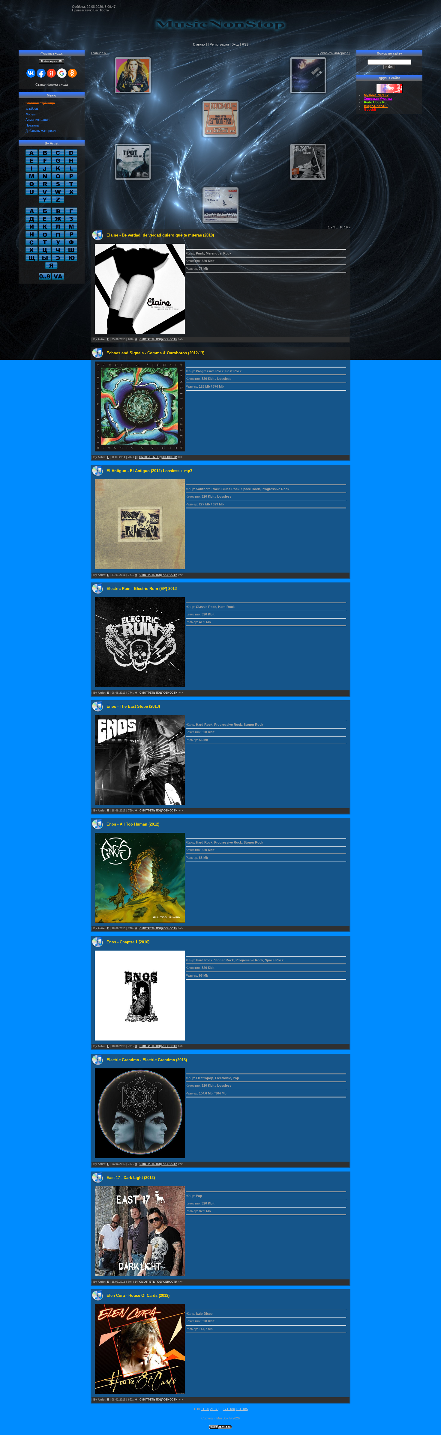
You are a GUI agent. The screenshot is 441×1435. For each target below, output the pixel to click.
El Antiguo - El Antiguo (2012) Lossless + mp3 (149, 471)
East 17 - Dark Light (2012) (130, 1177)
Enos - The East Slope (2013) (133, 706)
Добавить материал (333, 53)
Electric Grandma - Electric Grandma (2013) (146, 1060)
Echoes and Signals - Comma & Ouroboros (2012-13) (155, 353)
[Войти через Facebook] (41, 73)
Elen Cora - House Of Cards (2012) (138, 1295)
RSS (245, 44)
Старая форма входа (51, 84)
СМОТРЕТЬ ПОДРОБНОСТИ (158, 339)
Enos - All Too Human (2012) (132, 824)
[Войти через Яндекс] (51, 73)
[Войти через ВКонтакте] (30, 73)
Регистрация (219, 44)
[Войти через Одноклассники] (72, 73)
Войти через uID (51, 61)
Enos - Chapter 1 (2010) (127, 942)
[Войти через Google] (62, 73)
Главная (199, 44)
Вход (235, 44)
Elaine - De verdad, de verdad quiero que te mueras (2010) (160, 235)
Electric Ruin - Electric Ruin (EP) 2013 (141, 588)
